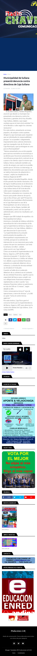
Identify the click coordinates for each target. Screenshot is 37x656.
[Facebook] (10, 319)
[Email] (28, 319)
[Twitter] (15, 319)
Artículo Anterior (9, 328)
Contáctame (21, 653)
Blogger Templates (10, 650)
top (20, 314)
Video (3, 338)
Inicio (5, 74)
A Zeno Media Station (8, 371)
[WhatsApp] (24, 319)
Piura (9, 74)
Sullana (15, 314)
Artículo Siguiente (27, 328)
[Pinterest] (19, 319)
